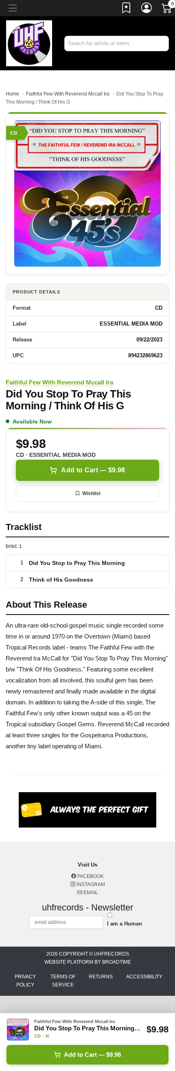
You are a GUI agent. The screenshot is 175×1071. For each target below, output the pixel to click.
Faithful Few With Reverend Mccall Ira (67, 94)
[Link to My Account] (147, 9)
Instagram (90, 884)
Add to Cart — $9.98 (93, 470)
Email (90, 892)
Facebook (90, 876)
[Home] (29, 43)
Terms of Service (62, 981)
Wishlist (91, 493)
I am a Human (124, 924)
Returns (101, 977)
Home (12, 94)
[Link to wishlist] (126, 9)
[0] (167, 10)
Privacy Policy (25, 981)
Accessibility (144, 977)
